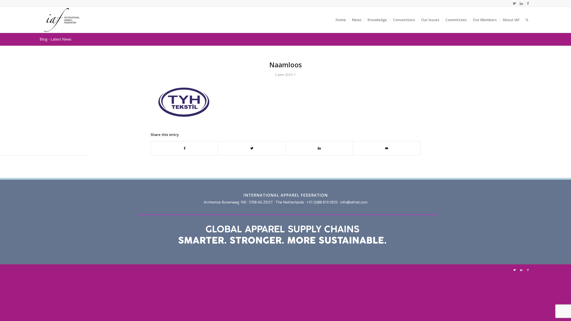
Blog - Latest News (55, 39)
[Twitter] (514, 3)
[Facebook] (528, 3)
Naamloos (285, 64)
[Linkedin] (521, 3)
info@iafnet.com (353, 202)
